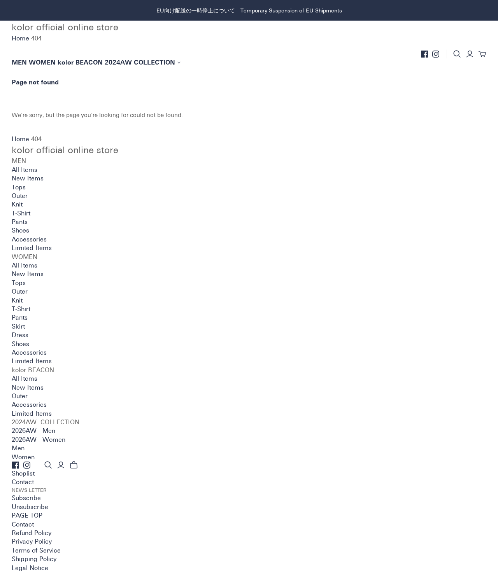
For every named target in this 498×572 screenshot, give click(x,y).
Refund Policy (31, 533)
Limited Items (32, 248)
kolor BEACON (80, 62)
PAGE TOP (27, 515)
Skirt (18, 326)
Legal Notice (30, 568)
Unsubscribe (30, 507)
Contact (23, 482)
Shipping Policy (34, 559)
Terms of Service (36, 550)
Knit (17, 204)
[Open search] (457, 54)
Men (18, 448)
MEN (19, 62)
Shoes (20, 230)
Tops (19, 187)
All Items (24, 169)
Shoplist (23, 473)
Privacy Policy (32, 541)
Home (20, 38)
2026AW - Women (38, 439)
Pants (20, 222)
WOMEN (42, 62)
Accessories (29, 239)
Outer (20, 195)
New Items (28, 178)
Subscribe (26, 498)
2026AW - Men (33, 430)
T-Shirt (21, 213)
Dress (20, 335)
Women (23, 457)
